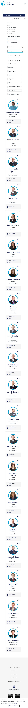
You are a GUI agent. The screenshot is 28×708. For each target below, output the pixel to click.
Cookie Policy (13, 703)
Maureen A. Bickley (13, 474)
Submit (8, 15)
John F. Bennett (13, 392)
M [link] (16, 58)
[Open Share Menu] (18, 99)
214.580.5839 (14, 149)
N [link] (18, 58)
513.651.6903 (14, 345)
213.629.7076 (14, 179)
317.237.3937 (14, 648)
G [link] (19, 55)
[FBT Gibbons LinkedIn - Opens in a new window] (14, 686)
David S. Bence (13, 365)
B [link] (10, 55)
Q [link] (12, 61)
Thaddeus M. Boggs (13, 585)
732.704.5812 (14, 510)
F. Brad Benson (13, 419)
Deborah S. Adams (13, 113)
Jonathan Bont (13, 613)
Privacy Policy (14, 671)
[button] (14, 67)
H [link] (8, 58)
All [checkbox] (9, 25)
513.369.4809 (14, 537)
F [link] (17, 55)
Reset (19, 15)
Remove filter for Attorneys (15, 39)
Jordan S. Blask (13, 557)
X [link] (12, 63)
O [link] (8, 61)
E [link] (15, 55)
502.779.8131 (14, 233)
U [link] (19, 61)
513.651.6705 (14, 120)
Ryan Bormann (13, 641)
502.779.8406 (14, 427)
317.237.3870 (14, 621)
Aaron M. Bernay (13, 446)
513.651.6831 (14, 454)
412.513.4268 (14, 565)
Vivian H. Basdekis (13, 280)
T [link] (17, 61)
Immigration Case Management (14, 681)
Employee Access (14, 678)
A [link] (8, 55)
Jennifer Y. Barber (13, 252)
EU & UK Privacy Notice (14, 667)
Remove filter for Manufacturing (18, 42)
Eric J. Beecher (13, 336)
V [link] (8, 63)
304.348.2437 (14, 287)
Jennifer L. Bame (13, 225)
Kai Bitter (13, 530)
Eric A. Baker (13, 198)
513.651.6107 (14, 483)
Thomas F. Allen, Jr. (13, 141)
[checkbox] (14, 27)
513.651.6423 (14, 400)
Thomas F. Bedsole (13, 308)
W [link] (10, 63)
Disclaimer (14, 664)
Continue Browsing (14, 706)
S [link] (15, 61)
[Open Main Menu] (25, 3)
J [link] (11, 58)
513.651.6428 (14, 373)
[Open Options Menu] (20, 99)
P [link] (10, 61)
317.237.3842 (14, 317)
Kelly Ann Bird (13, 503)
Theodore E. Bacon (13, 170)
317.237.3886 (14, 206)
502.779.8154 (14, 260)
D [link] (13, 55)
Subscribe (14, 674)
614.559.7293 (14, 594)
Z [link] (15, 63)
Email (9, 122)
